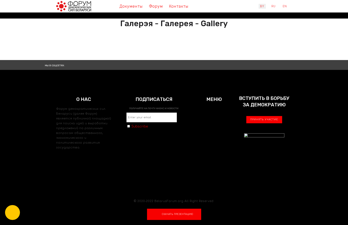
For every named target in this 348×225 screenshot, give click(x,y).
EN (285, 6)
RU (273, 6)
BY (262, 6)
